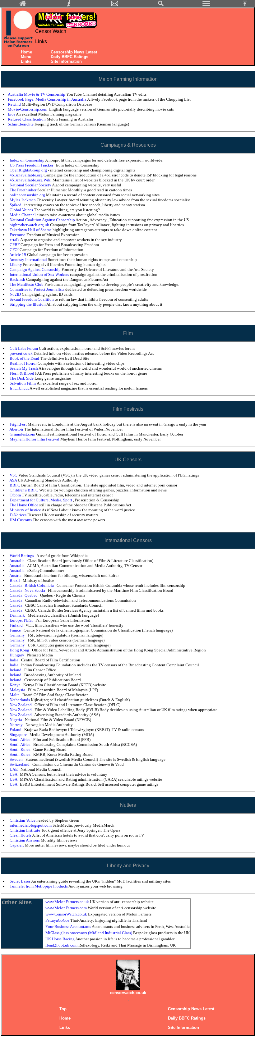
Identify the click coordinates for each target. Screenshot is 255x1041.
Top (63, 1009)
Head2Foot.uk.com (61, 945)
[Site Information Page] (69, 5)
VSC (14, 475)
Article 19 (18, 254)
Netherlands (20, 699)
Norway (17, 724)
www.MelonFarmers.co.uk (67, 901)
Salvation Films (23, 383)
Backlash (18, 279)
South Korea (20, 749)
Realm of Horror (24, 363)
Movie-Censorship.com (28, 109)
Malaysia (18, 689)
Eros (12, 114)
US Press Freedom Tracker (32, 165)
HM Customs (21, 520)
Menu (26, 56)
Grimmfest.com (23, 434)
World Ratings (22, 555)
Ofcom (16, 495)
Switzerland (20, 764)
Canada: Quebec (24, 595)
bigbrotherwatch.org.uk (30, 224)
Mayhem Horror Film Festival (35, 439)
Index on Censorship (27, 160)
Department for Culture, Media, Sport (41, 500)
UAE (14, 769)
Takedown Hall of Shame (31, 229)
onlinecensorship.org (28, 195)
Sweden (17, 759)
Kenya (15, 685)
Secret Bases (20, 881)
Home (26, 52)
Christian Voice (23, 820)
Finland (17, 625)
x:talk (15, 239)
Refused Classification (27, 119)
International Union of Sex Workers (40, 274)
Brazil (15, 580)
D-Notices (18, 515)
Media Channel (23, 214)
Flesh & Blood (22, 373)
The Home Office (24, 505)
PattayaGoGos (57, 920)
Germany (18, 635)
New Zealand (21, 704)
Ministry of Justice (26, 510)
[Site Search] (161, 5)
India (14, 660)
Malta (15, 694)
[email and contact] (115, 5)
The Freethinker (23, 190)
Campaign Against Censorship (36, 269)
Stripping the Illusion (28, 304)
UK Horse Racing (60, 939)
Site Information (66, 61)
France (16, 630)
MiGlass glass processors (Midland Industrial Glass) (89, 932)
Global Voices (22, 210)
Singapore (19, 734)
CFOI (15, 249)
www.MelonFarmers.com (66, 908)
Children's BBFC (24, 490)
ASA (13, 480)
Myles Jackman (23, 200)
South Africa (20, 739)
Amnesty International (28, 259)
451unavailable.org (27, 175)
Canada (16, 600)
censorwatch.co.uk (128, 992)
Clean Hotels (21, 835)
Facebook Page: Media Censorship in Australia (47, 99)
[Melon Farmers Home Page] (23, 5)
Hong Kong (20, 650)
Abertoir (16, 429)
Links (26, 61)
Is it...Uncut (20, 388)
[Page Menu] (206, 5)
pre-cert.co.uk (22, 353)
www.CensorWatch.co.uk (66, 914)
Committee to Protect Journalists (37, 289)
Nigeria (16, 719)
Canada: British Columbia (32, 585)
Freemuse (18, 234)
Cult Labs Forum (24, 348)
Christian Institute (25, 830)
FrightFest (19, 424)
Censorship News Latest (74, 52)
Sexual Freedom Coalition (32, 299)
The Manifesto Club (27, 284)
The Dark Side (22, 378)
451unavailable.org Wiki (31, 180)
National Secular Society (31, 185)
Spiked (16, 205)
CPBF (15, 244)
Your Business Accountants (68, 926)
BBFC (15, 485)
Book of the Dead (25, 358)
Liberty (16, 264)
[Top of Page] (247, 5)
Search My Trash (24, 368)
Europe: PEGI (22, 620)
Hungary (17, 655)
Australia (17, 560)
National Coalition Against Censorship (43, 219)
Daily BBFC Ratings (69, 56)
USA (14, 774)
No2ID (16, 294)
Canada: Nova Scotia (28, 590)
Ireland (16, 670)
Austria (15, 575)
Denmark (18, 615)
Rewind (15, 104)
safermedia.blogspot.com (31, 825)
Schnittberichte (21, 124)
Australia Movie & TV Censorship (37, 94)
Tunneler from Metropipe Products (39, 886)
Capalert (17, 845)
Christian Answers (25, 840)
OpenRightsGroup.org (29, 170)
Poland (16, 729)
